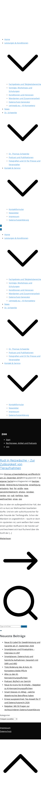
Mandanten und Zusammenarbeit (24, 98)
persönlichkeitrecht (9, 492)
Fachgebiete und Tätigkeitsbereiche (25, 84)
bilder (2, 484)
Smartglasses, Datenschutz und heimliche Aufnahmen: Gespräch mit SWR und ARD (21, 660)
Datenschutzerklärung (19, 220)
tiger (26, 495)
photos (22, 492)
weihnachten (6, 499)
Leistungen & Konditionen (16, 238)
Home (7, 39)
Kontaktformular (16, 209)
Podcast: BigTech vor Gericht (17, 681)
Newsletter (14, 213)
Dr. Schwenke (10, 307)
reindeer (30, 492)
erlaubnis (4, 488)
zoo (20, 499)
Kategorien (5, 715)
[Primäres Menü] (1, 226)
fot (15, 488)
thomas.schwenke (12, 474)
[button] (22, 80)
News (7, 109)
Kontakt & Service (12, 363)
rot (8, 495)
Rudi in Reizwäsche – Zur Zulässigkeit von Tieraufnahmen (17, 464)
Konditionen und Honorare (21, 95)
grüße (20, 488)
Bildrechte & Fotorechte (17, 484)
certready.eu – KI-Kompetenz (22, 105)
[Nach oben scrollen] (20, 783)
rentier (3, 495)
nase (26, 488)
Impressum (14, 216)
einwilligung (34, 484)
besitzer (35, 481)
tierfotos (19, 495)
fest (11, 488)
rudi (12, 495)
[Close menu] (1, 229)
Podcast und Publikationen (21, 157)
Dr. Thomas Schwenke (19, 153)
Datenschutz (5, 731)
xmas (15, 499)
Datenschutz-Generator (19, 102)
